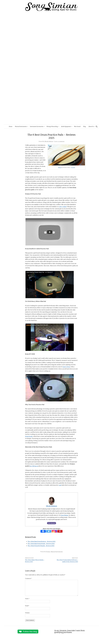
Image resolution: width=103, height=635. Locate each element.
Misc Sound (77, 126)
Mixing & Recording (52, 126)
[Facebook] (43, 531)
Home (10, 126)
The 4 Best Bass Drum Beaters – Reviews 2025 (41, 541)
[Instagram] (54, 531)
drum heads (28, 436)
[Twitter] (48, 531)
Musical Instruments (21, 126)
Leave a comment (59, 141)
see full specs (34, 466)
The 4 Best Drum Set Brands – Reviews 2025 (41, 546)
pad (60, 485)
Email (27, 605)
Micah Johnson (49, 141)
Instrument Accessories (36, 126)
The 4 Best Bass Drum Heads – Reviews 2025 (41, 543)
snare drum (66, 367)
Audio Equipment (66, 126)
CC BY (73, 167)
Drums (48, 551)
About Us (91, 126)
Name (27, 598)
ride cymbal (62, 206)
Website (27, 613)
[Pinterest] (60, 531)
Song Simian (64, 515)
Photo (59, 167)
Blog (84, 126)
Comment (28, 578)
